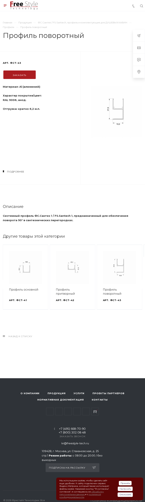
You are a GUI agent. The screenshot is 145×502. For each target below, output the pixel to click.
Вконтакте (50, 411)
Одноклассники (77, 411)
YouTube (68, 411)
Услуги (79, 393)
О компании (30, 393)
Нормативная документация (60, 399)
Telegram (59, 411)
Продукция (56, 393)
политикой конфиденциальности (80, 495)
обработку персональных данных (81, 493)
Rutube (95, 411)
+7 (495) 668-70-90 (72, 428)
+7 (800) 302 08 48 (72, 432)
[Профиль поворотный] (116, 112)
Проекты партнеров (108, 393)
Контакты (100, 399)
